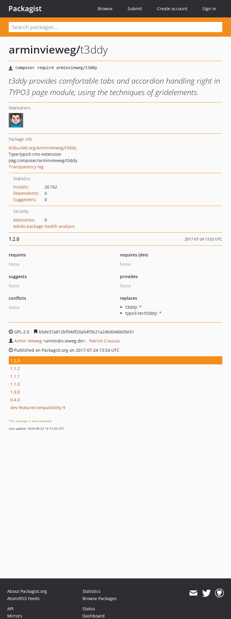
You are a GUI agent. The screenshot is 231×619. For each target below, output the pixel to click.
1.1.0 (15, 384)
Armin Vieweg (28, 341)
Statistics (91, 591)
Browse (105, 8)
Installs (20, 187)
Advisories (23, 220)
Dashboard (93, 616)
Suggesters (24, 199)
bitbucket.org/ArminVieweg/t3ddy (42, 148)
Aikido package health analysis (44, 226)
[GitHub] (219, 593)
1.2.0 (15, 360)
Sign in (209, 8)
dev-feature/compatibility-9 (37, 407)
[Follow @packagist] (206, 593)
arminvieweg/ (44, 49)
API (10, 608)
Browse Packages (99, 598)
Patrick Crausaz (104, 341)
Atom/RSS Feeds (23, 598)
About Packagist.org (27, 591)
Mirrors (14, 616)
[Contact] (193, 593)
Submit (135, 8)
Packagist (25, 8)
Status (88, 608)
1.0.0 (15, 392)
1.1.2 (15, 368)
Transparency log (26, 167)
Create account (172, 8)
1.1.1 (15, 376)
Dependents (25, 193)
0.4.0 (15, 400)
